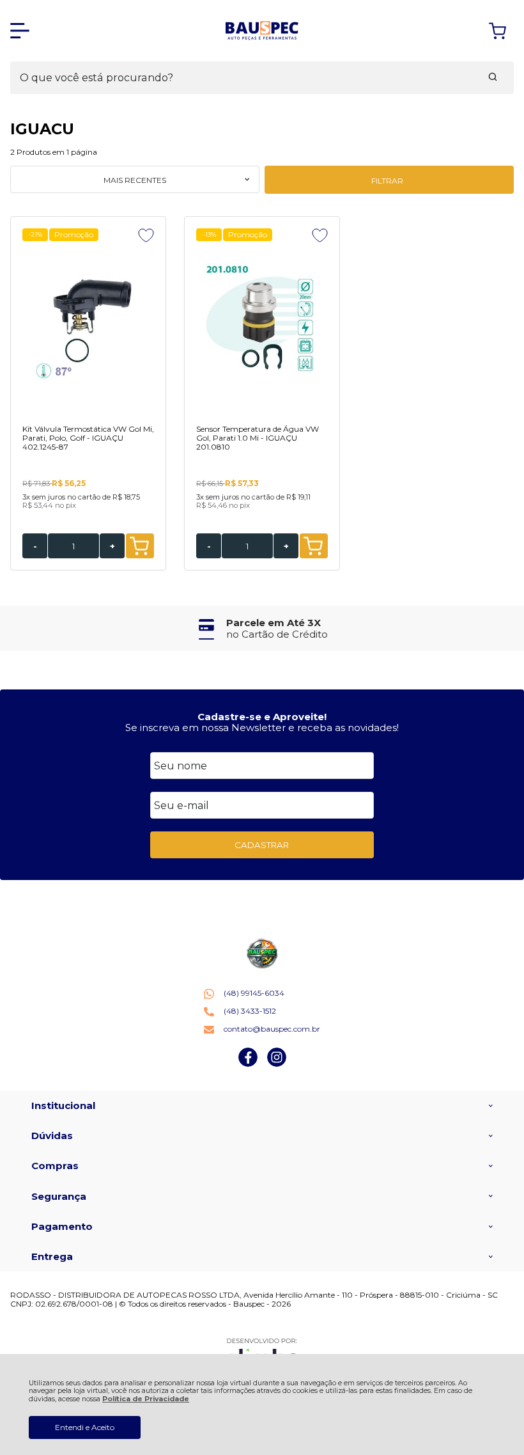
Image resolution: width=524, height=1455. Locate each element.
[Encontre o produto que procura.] (493, 78)
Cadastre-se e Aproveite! (262, 717)
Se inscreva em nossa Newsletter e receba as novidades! (262, 727)
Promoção (73, 234)
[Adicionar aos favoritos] (146, 235)
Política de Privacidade (145, 1399)
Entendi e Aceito (84, 1427)
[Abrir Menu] (19, 30)
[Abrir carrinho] (497, 31)
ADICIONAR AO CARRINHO (140, 545)
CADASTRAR (262, 845)
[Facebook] (248, 1064)
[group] (261, 628)
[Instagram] (276, 1064)
